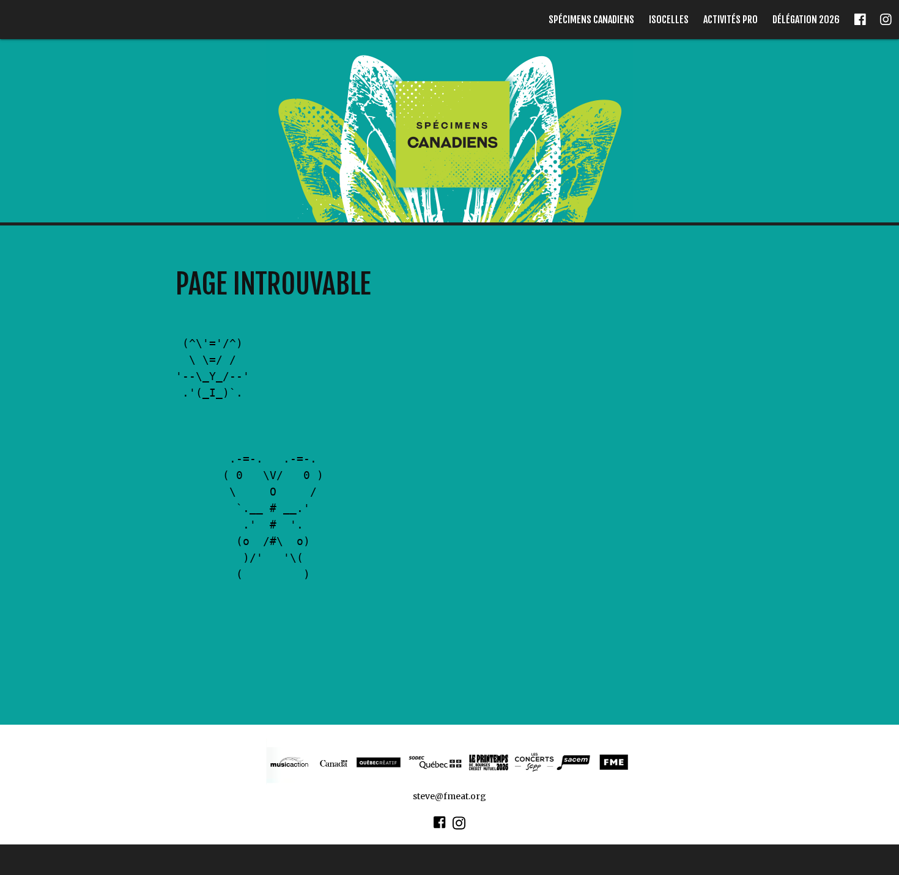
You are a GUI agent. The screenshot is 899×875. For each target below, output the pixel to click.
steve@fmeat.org (449, 796)
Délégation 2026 (806, 19)
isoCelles (669, 19)
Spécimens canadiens (591, 19)
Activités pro (730, 19)
